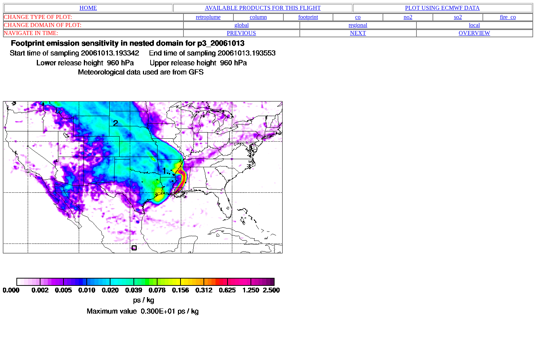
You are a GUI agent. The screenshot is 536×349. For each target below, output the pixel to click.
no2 (408, 17)
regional (358, 25)
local (474, 25)
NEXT (358, 33)
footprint (308, 17)
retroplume (208, 17)
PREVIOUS (241, 33)
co (358, 17)
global (241, 25)
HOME (88, 8)
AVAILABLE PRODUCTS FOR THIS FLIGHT (263, 8)
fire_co (508, 17)
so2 (458, 17)
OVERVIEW (474, 33)
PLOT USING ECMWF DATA (442, 8)
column (258, 17)
